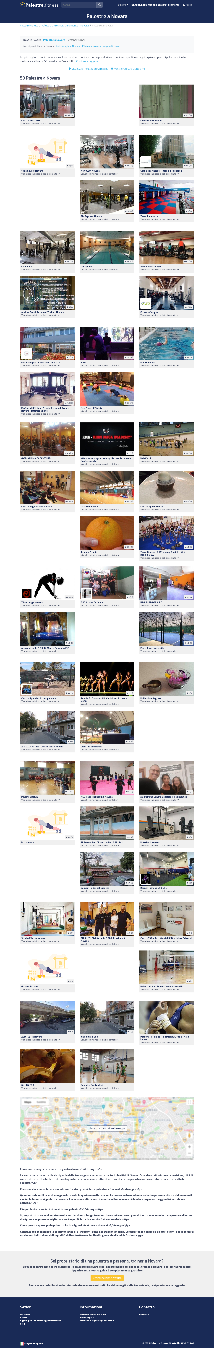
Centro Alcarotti (30, 120)
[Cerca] (99, 5)
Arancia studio (89, 552)
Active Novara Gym (151, 266)
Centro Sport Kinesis (152, 506)
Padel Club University (152, 648)
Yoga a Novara (111, 46)
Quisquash (86, 266)
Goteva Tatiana (29, 986)
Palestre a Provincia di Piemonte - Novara (65, 25)
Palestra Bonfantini (92, 1085)
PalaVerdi (145, 458)
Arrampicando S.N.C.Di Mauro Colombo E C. (45, 648)
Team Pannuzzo (149, 216)
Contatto (144, 1314)
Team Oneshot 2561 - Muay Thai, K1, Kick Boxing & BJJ (162, 553)
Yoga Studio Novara (32, 170)
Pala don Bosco (89, 506)
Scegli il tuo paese (33, 1343)
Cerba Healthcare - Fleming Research (161, 170)
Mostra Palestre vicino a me (129, 68)
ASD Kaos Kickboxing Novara (97, 796)
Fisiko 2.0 (26, 266)
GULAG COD (27, 1085)
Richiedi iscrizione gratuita (107, 1278)
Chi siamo (25, 1314)
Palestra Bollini (29, 796)
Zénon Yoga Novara (32, 602)
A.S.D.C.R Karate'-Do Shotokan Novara (42, 746)
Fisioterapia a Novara (68, 46)
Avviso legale (87, 1317)
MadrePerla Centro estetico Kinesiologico (163, 796)
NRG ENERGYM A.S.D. (151, 602)
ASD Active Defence (92, 602)
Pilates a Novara (91, 46)
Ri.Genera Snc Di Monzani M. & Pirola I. (102, 842)
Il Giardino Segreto (151, 698)
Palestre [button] (121, 4)
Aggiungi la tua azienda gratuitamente (157, 4)
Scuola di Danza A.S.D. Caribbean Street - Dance (104, 700)
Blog (22, 1323)
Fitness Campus (149, 312)
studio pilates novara (33, 938)
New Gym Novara (90, 170)
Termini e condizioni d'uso (93, 1314)
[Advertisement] (107, 108)
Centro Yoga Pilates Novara (36, 506)
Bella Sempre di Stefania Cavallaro (40, 362)
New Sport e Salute (91, 408)
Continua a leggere (87, 61)
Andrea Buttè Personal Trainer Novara (42, 312)
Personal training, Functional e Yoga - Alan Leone (164, 1038)
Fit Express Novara (91, 216)
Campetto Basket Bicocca (95, 888)
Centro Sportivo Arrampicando (38, 698)
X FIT (83, 362)
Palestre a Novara (54, 40)
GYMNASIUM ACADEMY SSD (36, 458)
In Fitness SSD (148, 362)
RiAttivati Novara (149, 842)
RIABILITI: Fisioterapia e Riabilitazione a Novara (103, 940)
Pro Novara (27, 842)
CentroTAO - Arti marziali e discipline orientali (166, 938)
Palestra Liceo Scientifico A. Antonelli (161, 986)
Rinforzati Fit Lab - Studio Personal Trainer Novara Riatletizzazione (45, 409)
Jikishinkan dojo (90, 1036)
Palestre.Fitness (29, 25)
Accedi (188, 4)
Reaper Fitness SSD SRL (153, 888)
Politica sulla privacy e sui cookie (97, 1320)
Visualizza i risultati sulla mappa (89, 68)
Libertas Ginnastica (91, 746)
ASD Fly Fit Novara (31, 1036)
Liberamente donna (151, 120)
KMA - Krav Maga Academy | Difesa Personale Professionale (106, 460)
